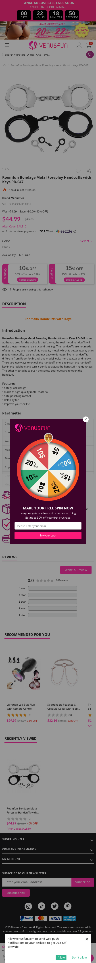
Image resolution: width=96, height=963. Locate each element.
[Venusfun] (32, 427)
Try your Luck (48, 535)
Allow (61, 957)
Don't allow (79, 957)
